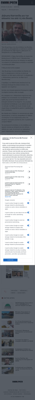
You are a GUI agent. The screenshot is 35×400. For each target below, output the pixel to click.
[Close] (31, 138)
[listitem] (17, 167)
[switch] (28, 171)
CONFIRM (10, 260)
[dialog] (17, 200)
